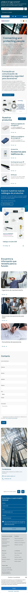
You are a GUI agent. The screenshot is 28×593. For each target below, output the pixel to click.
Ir (25, 8)
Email (3, 509)
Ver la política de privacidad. (12, 418)
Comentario (3, 403)
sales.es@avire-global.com (9, 476)
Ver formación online (7, 94)
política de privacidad (9, 524)
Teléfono (3, 385)
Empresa (3, 367)
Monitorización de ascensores (5, 546)
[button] (26, 577)
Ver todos (21, 118)
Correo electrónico (5, 361)
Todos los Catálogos (6, 203)
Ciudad (2, 397)
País (2, 391)
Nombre (2, 373)
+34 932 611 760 (7, 478)
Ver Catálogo (5, 245)
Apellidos (3, 379)
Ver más (12, 132)
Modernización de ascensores (5, 542)
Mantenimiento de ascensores (6, 539)
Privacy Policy (10, 591)
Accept (13, 588)
